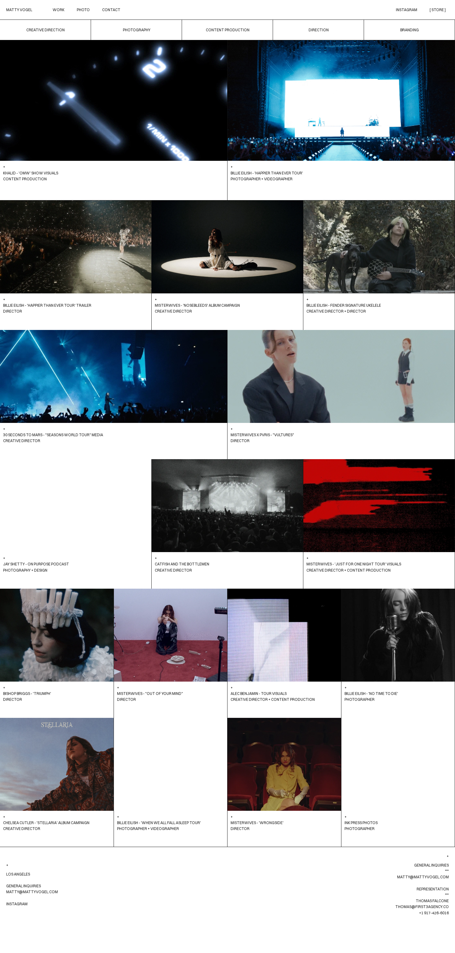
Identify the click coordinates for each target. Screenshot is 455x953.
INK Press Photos (361, 822)
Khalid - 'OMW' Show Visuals (30, 173)
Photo (83, 9)
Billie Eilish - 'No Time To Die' (371, 693)
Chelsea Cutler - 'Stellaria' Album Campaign (46, 822)
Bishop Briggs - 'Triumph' (27, 693)
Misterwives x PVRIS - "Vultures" (262, 435)
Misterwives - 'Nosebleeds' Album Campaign (197, 305)
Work (58, 9)
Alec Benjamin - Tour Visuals (259, 693)
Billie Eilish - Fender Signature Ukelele (343, 305)
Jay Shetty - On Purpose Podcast (36, 564)
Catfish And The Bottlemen (182, 564)
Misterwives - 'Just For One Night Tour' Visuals (353, 564)
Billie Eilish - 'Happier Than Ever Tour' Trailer (47, 305)
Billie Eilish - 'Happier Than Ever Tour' (267, 173)
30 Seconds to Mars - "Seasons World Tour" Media (53, 435)
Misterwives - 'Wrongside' (257, 822)
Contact (111, 9)
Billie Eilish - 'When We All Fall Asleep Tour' (159, 822)
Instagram (406, 9)
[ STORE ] (438, 9)
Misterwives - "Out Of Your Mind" (150, 693)
